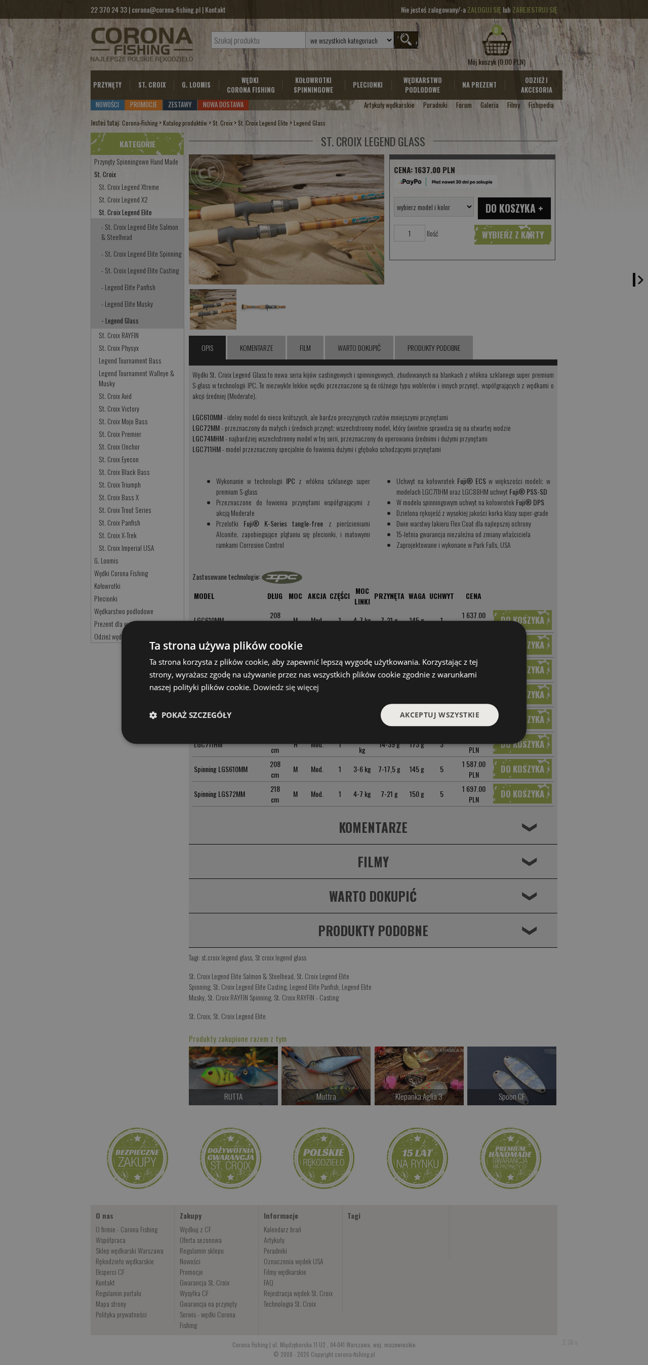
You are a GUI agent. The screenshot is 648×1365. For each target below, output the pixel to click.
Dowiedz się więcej (286, 687)
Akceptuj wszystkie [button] (439, 714)
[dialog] (324, 682)
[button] (190, 714)
